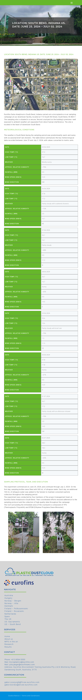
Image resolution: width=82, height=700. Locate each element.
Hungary (8, 598)
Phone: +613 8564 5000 (14, 659)
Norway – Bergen (12, 601)
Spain (7, 616)
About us (8, 639)
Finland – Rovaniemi (14, 611)
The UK (8, 619)
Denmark (8, 606)
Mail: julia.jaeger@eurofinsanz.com (19, 664)
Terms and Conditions (31, 695)
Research (9, 644)
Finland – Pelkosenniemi (16, 608)
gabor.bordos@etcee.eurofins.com (21, 685)
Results (8, 647)
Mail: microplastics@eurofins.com (19, 662)
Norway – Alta (11, 603)
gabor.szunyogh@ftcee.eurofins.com (21, 682)
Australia (8, 595)
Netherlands (10, 614)
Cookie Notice (14, 695)
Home (7, 636)
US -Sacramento (12, 622)
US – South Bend (12, 624)
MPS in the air (11, 642)
